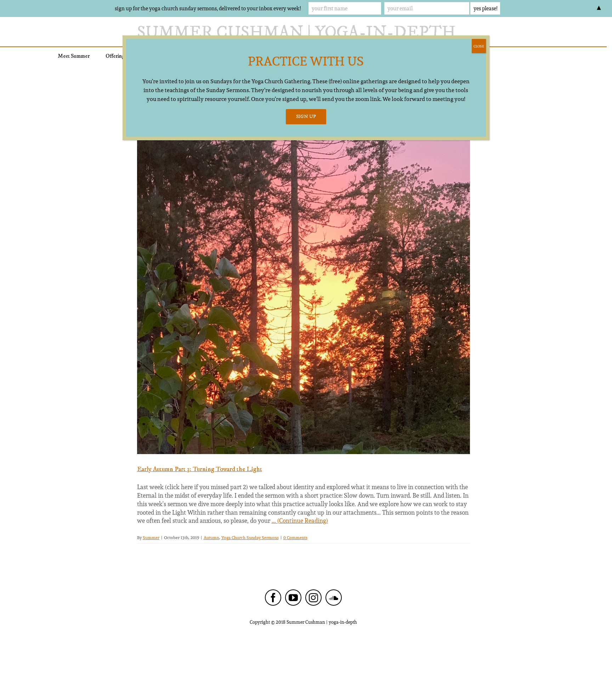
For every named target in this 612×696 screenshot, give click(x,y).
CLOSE (479, 46)
